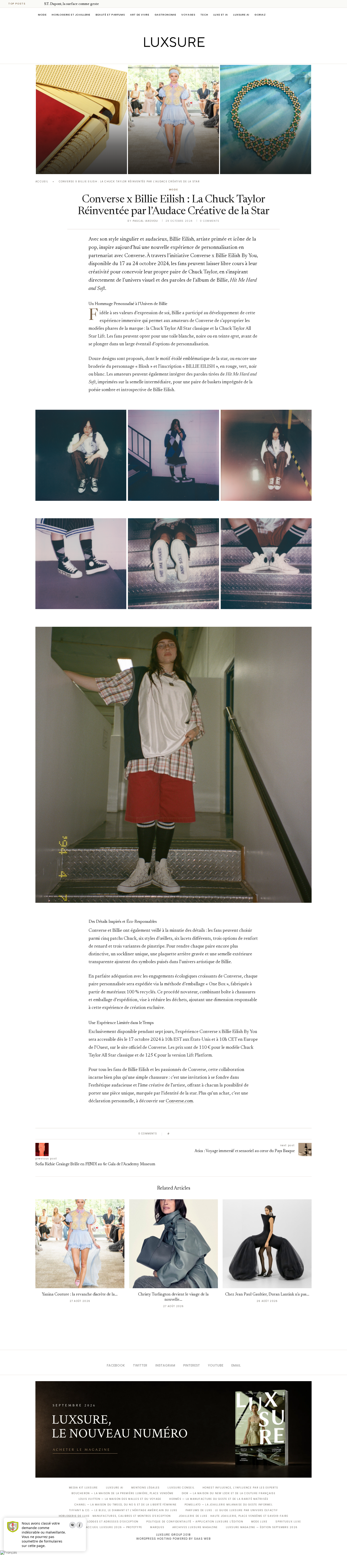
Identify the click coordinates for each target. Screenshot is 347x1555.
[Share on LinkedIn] (191, 1134)
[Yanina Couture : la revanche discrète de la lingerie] (173, 119)
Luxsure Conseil (181, 1487)
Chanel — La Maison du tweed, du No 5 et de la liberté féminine (125, 1504)
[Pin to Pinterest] (186, 1134)
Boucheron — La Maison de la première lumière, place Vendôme (123, 1493)
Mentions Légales (145, 1487)
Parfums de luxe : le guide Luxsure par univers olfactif (232, 1510)
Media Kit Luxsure (83, 1487)
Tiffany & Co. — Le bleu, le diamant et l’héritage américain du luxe (123, 1510)
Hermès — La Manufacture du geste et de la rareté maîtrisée (218, 1499)
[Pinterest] (177, 57)
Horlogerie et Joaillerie (71, 15)
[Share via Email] (209, 1134)
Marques (157, 1527)
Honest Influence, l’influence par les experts (240, 1487)
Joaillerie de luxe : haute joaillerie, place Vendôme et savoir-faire (233, 1516)
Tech (204, 15)
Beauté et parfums (110, 15)
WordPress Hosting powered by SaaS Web (173, 1539)
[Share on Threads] (200, 1134)
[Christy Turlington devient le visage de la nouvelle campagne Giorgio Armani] (173, 1243)
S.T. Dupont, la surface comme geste (71, 4)
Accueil (41, 181)
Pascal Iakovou (60, 166)
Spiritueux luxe (288, 1521)
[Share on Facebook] (177, 1134)
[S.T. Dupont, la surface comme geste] (81, 119)
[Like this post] (172, 1134)
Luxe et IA (220, 15)
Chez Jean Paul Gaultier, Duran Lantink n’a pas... (267, 1295)
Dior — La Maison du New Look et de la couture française (228, 1493)
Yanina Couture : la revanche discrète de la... (80, 1295)
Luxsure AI (241, 15)
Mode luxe (259, 1521)
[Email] (190, 57)
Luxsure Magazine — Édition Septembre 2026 (262, 1527)
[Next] (39, 4)
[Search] (309, 14)
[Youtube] (183, 57)
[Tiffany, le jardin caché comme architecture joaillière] (265, 119)
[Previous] (33, 4)
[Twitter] (163, 57)
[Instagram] (170, 57)
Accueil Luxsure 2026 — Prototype (114, 1527)
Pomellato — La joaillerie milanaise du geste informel (229, 1504)
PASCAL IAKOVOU (152, 166)
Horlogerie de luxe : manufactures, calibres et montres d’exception (115, 1516)
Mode (42, 15)
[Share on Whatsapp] (196, 1134)
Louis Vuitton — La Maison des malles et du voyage (120, 1499)
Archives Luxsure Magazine (195, 1527)
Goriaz (260, 15)
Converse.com (179, 1101)
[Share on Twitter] (182, 1134)
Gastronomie (165, 15)
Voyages (188, 15)
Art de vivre (139, 15)
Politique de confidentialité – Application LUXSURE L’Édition (194, 1521)
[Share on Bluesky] (204, 1134)
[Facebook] (157, 57)
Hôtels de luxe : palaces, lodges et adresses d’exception (92, 1521)
